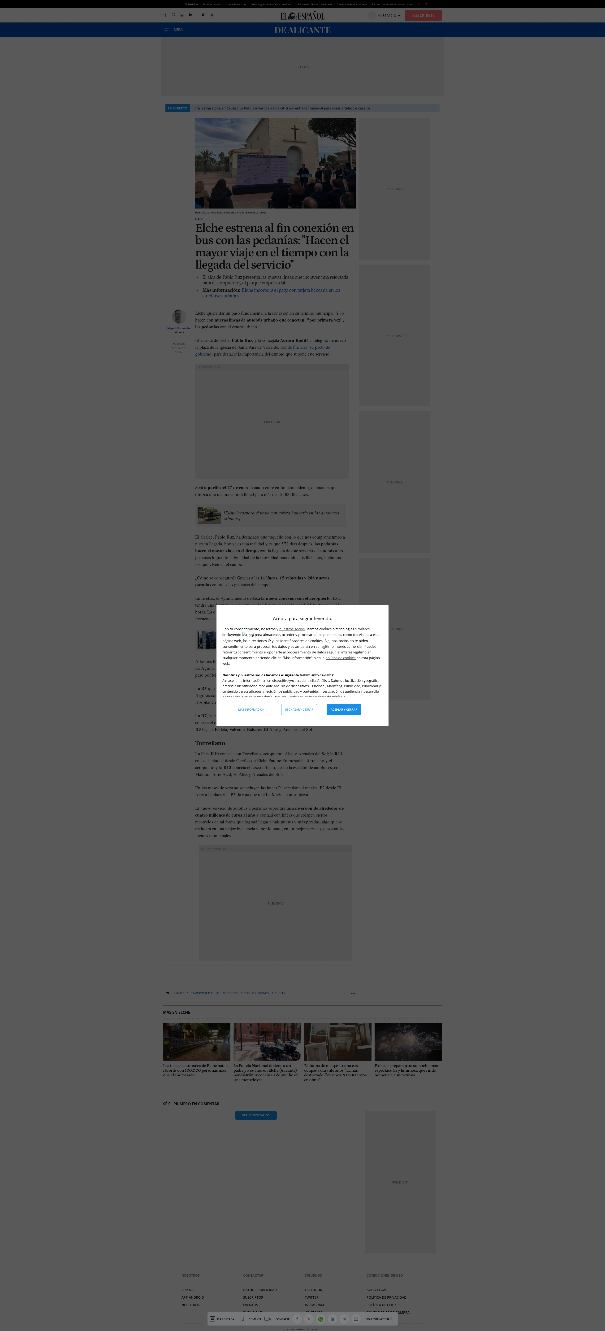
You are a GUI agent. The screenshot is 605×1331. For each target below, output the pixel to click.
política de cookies (340, 657)
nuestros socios (292, 628)
